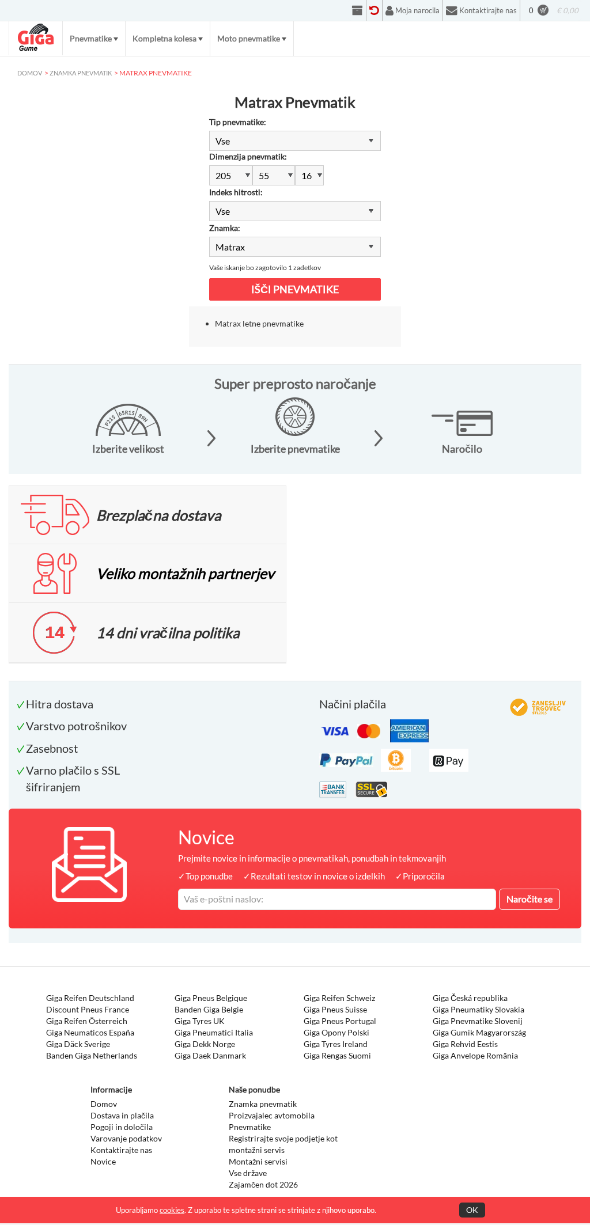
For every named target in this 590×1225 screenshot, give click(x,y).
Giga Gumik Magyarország (479, 1032)
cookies (172, 1210)
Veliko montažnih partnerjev (185, 573)
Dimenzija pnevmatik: (248, 156)
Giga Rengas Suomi (337, 1055)
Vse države (248, 1173)
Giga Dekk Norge (205, 1044)
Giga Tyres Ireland (336, 1044)
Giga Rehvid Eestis (465, 1044)
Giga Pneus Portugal (340, 1021)
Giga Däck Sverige (78, 1044)
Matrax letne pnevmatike (259, 323)
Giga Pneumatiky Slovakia (478, 1009)
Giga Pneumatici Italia (214, 1032)
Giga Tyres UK (200, 1021)
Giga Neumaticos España (90, 1032)
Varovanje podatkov (126, 1138)
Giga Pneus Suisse (335, 1009)
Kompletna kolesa (164, 38)
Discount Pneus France (87, 1009)
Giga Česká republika (470, 998)
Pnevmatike (91, 38)
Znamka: (224, 228)
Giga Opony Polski (336, 1032)
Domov (103, 1104)
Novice (103, 1161)
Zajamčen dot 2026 (263, 1184)
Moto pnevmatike (248, 38)
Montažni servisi (258, 1161)
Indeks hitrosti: (236, 192)
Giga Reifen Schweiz (339, 998)
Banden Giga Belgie (209, 1009)
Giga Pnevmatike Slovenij (478, 1021)
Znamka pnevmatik (263, 1104)
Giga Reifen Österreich (86, 1021)
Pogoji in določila (121, 1127)
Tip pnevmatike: (237, 122)
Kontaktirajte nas (121, 1150)
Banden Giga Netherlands (91, 1055)
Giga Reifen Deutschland (90, 998)
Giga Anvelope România (475, 1055)
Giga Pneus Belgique (211, 998)
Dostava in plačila (122, 1115)
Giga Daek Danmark (210, 1055)
